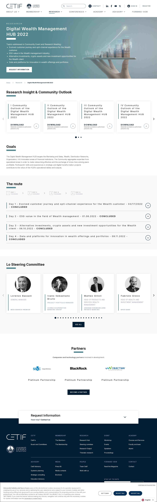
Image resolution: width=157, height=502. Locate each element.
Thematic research (86, 453)
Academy (98, 12)
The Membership (61, 444)
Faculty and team (135, 444)
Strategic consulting (38, 475)
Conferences (76, 12)
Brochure (58, 475)
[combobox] (147, 500)
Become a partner (78, 392)
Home (8, 83)
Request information (19, 69)
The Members (60, 440)
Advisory (118, 12)
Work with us (84, 471)
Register (147, 6)
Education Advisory (37, 479)
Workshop (108, 440)
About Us (11, 12)
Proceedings (108, 453)
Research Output (86, 448)
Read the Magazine (111, 466)
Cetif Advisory (36, 466)
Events (106, 444)
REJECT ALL (120, 493)
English (147, 500)
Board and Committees (39, 444)
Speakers (107, 448)
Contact (97, 6)
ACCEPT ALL (135, 493)
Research (54, 12)
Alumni (131, 448)
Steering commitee (86, 444)
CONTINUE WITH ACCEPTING (146, 485)
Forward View (140, 12)
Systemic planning (37, 471)
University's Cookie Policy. (33, 498)
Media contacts (60, 471)
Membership (33, 12)
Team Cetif (83, 466)
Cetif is (33, 440)
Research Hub (85, 440)
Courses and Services (136, 440)
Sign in (134, 6)
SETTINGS (105, 493)
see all (78, 324)
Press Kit (58, 466)
